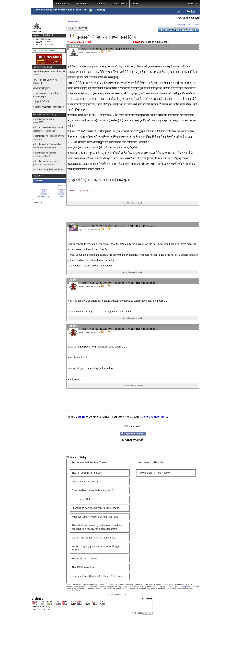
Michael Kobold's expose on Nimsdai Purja (95, 517)
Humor (82, 28)
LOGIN (135, 4)
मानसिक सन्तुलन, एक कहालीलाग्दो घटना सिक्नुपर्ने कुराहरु (96, 548)
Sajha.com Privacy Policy (116, 595)
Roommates (82, 4)
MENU (191, 4)
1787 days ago (44, 42)
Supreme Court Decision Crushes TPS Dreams (97, 576)
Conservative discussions (85, 481)
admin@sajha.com (187, 586)
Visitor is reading (48, 170)
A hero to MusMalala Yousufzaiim (48, 107)
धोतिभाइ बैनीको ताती (41, 102)
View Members (72, 21)
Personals (61, 4)
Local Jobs (118, 4)
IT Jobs (100, 4)
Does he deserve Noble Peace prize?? (92, 490)
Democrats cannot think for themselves (93, 537)
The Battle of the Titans (85, 558)
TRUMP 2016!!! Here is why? (87, 473)
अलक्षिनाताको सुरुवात (41, 88)
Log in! (80, 416)
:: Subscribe (37, 203)
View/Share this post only (133, 203)
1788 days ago (43, 39)
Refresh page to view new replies (188, 25)
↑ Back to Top (215, 648)
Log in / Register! (187, 11)
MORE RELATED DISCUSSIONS (44, 51)
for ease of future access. (152, 42)
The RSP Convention (83, 567)
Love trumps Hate (81, 499)
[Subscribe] (129, 48)
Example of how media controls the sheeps (95, 508)
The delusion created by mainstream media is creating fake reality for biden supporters (97, 527)
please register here (154, 416)
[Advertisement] (214, 54)
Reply (119, 48)
